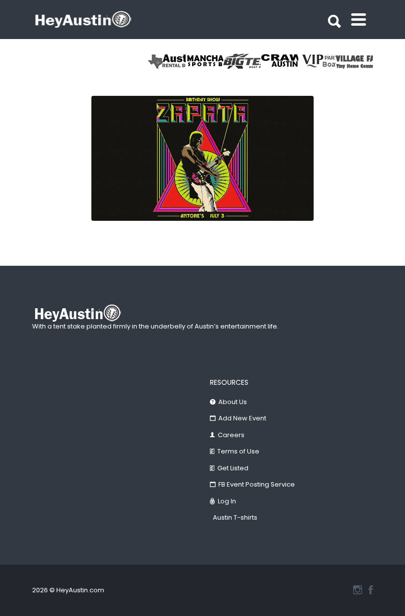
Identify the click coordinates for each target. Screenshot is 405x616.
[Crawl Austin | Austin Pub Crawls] (279, 61)
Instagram (357, 590)
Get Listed (232, 468)
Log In (227, 501)
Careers (231, 435)
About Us (232, 402)
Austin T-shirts (235, 517)
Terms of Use (238, 451)
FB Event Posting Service (256, 484)
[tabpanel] (354, 61)
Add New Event (242, 418)
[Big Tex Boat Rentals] (242, 61)
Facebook (370, 590)
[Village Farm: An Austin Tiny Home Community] (354, 61)
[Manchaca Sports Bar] (204, 61)
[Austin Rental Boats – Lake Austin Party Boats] (167, 61)
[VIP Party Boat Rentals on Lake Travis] (317, 61)
